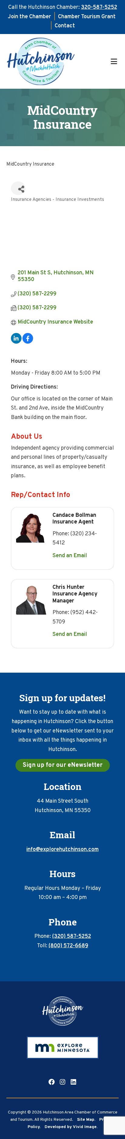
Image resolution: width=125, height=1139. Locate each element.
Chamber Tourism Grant (87, 16)
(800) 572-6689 (68, 945)
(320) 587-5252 (71, 936)
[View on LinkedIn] (16, 342)
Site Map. (86, 1119)
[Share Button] (18, 188)
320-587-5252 (99, 7)
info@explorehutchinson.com (62, 849)
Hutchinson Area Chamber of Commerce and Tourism (58, 61)
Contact (65, 25)
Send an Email (69, 555)
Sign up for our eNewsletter (63, 765)
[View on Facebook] (27, 342)
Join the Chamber (29, 16)
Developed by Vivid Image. (71, 1127)
